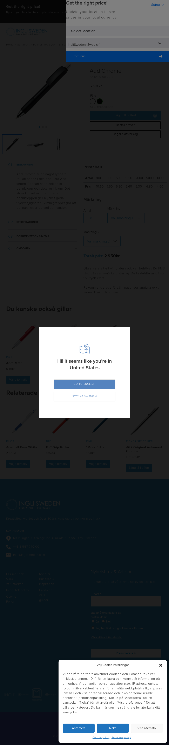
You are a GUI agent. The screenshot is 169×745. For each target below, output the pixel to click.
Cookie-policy (101, 737)
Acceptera (79, 728)
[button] (161, 665)
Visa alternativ (146, 728)
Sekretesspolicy (121, 737)
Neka (112, 728)
